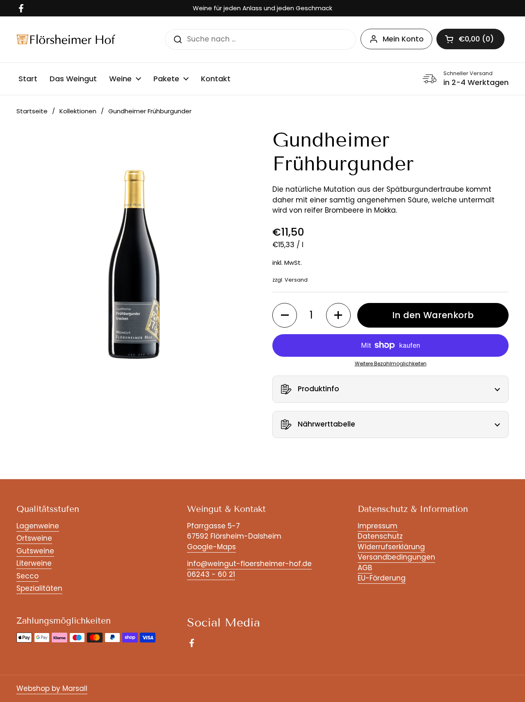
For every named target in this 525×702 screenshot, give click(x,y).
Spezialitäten (39, 588)
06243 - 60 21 (211, 574)
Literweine (34, 563)
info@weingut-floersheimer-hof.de (249, 564)
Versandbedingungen (396, 557)
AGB (365, 568)
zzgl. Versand (290, 279)
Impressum (377, 526)
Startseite (32, 111)
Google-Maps (211, 547)
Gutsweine (35, 551)
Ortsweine (34, 538)
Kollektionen (77, 111)
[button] (470, 39)
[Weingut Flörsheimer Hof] (65, 39)
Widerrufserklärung (391, 547)
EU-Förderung (382, 578)
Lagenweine (37, 526)
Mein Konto (403, 39)
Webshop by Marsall (51, 688)
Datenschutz (380, 536)
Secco (27, 576)
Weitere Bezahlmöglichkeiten (391, 363)
